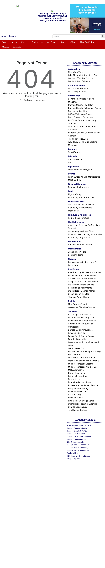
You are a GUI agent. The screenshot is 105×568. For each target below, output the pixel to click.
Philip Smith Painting (78, 388)
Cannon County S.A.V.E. (77, 431)
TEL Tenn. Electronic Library (78, 456)
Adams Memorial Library (80, 244)
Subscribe (24, 42)
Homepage (39, 100)
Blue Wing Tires (75, 72)
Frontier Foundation (77, 339)
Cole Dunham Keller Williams (82, 278)
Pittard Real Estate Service (81, 284)
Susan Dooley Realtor (78, 294)
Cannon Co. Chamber (76, 434)
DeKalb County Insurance (80, 330)
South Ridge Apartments (80, 287)
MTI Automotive (76, 370)
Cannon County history (76, 439)
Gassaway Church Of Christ (81, 307)
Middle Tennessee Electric (80, 363)
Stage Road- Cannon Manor (81, 291)
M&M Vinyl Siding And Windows (83, 360)
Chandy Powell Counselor (80, 323)
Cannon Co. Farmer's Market (79, 436)
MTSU (71, 162)
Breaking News (37, 42)
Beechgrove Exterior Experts (82, 320)
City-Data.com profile (75, 442)
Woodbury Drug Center (79, 237)
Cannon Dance (75, 159)
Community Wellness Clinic (81, 231)
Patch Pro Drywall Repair (80, 382)
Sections (13, 42)
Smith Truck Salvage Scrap (81, 400)
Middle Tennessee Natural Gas (82, 367)
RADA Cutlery (74, 394)
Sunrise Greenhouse (77, 407)
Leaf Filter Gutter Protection (81, 357)
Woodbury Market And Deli (81, 197)
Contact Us (17, 47)
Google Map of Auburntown (78, 450)
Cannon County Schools (77, 428)
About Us (5, 47)
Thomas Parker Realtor (79, 297)
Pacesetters (74, 379)
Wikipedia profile (73, 459)
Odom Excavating (76, 373)
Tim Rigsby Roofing (77, 410)
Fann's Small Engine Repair (81, 336)
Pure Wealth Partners (78, 187)
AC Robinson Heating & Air (81, 317)
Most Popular (52, 42)
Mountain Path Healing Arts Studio (85, 234)
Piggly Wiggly (74, 194)
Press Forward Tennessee (80, 117)
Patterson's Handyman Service (83, 385)
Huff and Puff (74, 354)
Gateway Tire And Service (80, 78)
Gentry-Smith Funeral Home (81, 204)
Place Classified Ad (87, 42)
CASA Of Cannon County (80, 114)
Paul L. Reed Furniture (78, 218)
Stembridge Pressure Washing (82, 404)
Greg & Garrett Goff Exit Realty (83, 281)
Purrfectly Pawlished (78, 391)
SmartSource (74, 152)
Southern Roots (75, 255)
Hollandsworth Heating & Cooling (84, 351)
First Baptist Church (77, 304)
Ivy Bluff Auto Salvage (79, 81)
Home (4, 42)
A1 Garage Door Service (79, 314)
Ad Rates (73, 42)
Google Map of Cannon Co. (78, 445)
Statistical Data (73, 453)
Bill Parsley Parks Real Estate (82, 275)
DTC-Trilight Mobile (77, 91)
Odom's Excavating (77, 376)
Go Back (28, 100)
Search (63, 42)
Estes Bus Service (76, 333)
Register (12, 36)
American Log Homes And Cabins (84, 272)
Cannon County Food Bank (81, 105)
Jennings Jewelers (77, 251)
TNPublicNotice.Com (78, 139)
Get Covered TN (76, 348)
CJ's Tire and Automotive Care (83, 75)
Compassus (73, 326)
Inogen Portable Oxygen (80, 169)
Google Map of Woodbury (77, 448)
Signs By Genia (75, 397)
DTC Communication (78, 88)
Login (3, 36)
